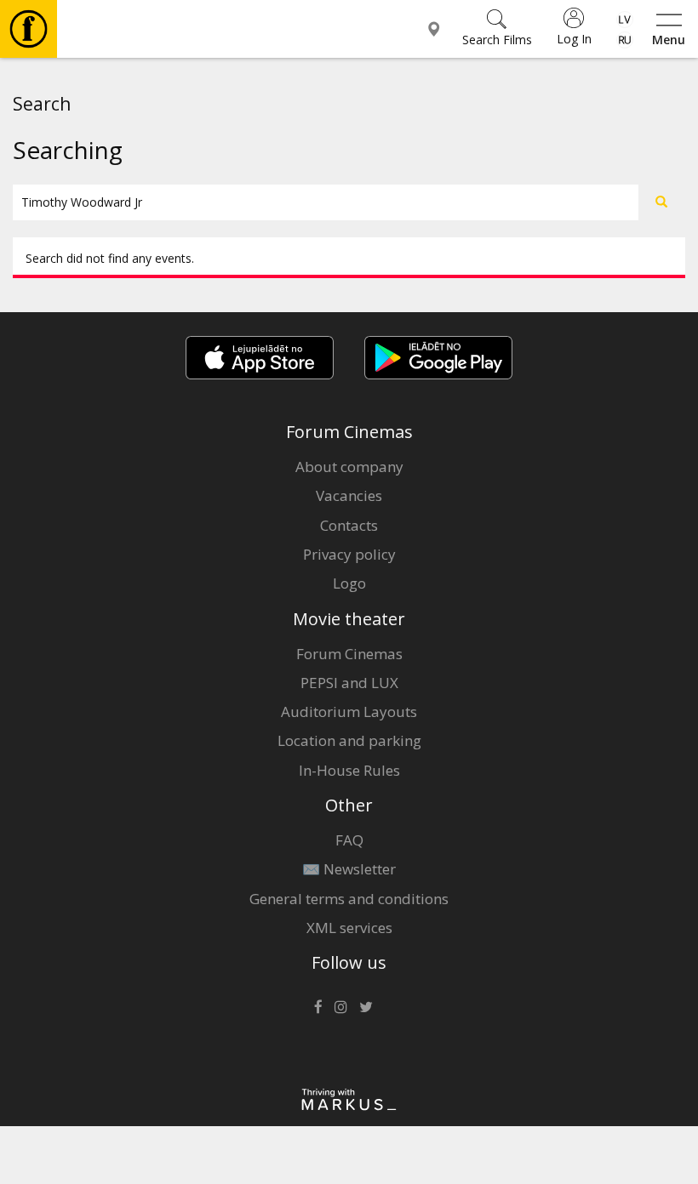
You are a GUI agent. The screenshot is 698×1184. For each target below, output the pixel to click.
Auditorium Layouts (349, 711)
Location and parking (349, 740)
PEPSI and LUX (349, 682)
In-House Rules (349, 770)
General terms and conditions (349, 898)
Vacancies (349, 495)
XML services (349, 927)
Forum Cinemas (349, 653)
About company (349, 466)
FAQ (349, 840)
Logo (349, 583)
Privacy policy (349, 554)
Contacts (349, 525)
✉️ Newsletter (349, 869)
